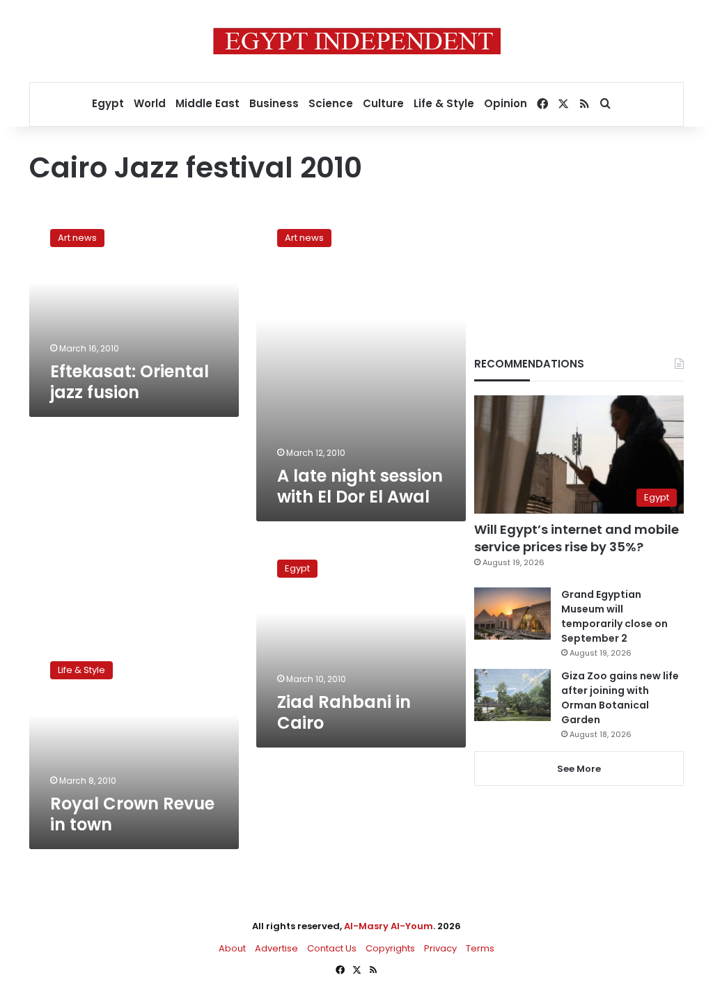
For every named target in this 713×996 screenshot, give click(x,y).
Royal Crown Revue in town (132, 814)
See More (579, 768)
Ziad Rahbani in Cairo (344, 712)
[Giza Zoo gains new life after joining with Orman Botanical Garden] (512, 695)
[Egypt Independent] (357, 41)
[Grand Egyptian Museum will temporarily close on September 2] (512, 613)
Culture (383, 103)
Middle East (207, 103)
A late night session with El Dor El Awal (360, 486)
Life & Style (444, 103)
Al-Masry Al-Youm (388, 926)
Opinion (505, 103)
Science (330, 103)
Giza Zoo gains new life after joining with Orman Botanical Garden (620, 698)
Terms (480, 948)
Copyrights (390, 948)
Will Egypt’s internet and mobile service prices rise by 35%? (576, 538)
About (232, 948)
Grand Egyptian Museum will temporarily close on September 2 (614, 616)
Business (274, 103)
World (150, 103)
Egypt (108, 103)
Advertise (276, 948)
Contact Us (331, 948)
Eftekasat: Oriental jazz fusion (129, 382)
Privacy (440, 948)
